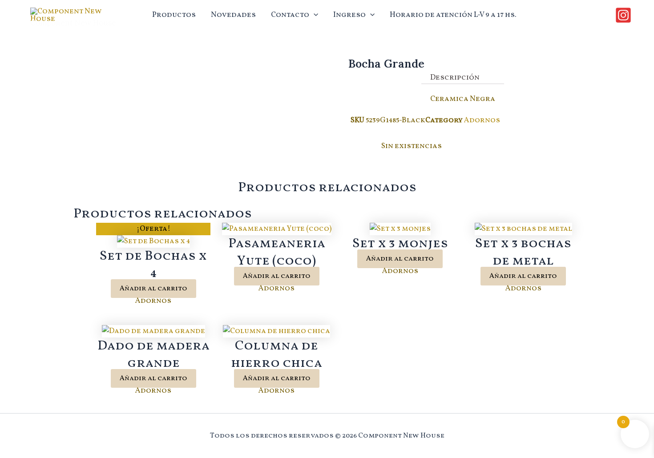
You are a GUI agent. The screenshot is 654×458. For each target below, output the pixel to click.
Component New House (73, 23)
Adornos (482, 120)
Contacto (290, 15)
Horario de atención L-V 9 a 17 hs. (453, 15)
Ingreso (349, 15)
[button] (313, 15)
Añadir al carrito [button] (153, 288)
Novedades (233, 15)
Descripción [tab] (455, 77)
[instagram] (625, 15)
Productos (174, 15)
